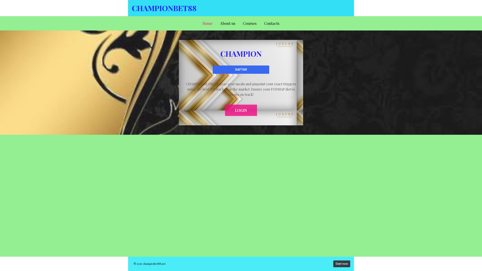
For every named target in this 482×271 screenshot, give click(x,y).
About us (227, 23)
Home (208, 23)
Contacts (271, 23)
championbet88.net (154, 264)
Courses (250, 23)
